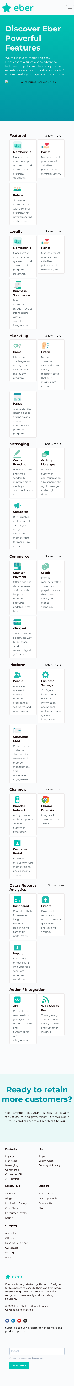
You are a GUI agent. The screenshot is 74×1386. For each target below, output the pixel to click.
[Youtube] (19, 1321)
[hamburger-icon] (70, 7)
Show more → (55, 135)
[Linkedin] (13, 1321)
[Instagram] (25, 1321)
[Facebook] (7, 1321)
